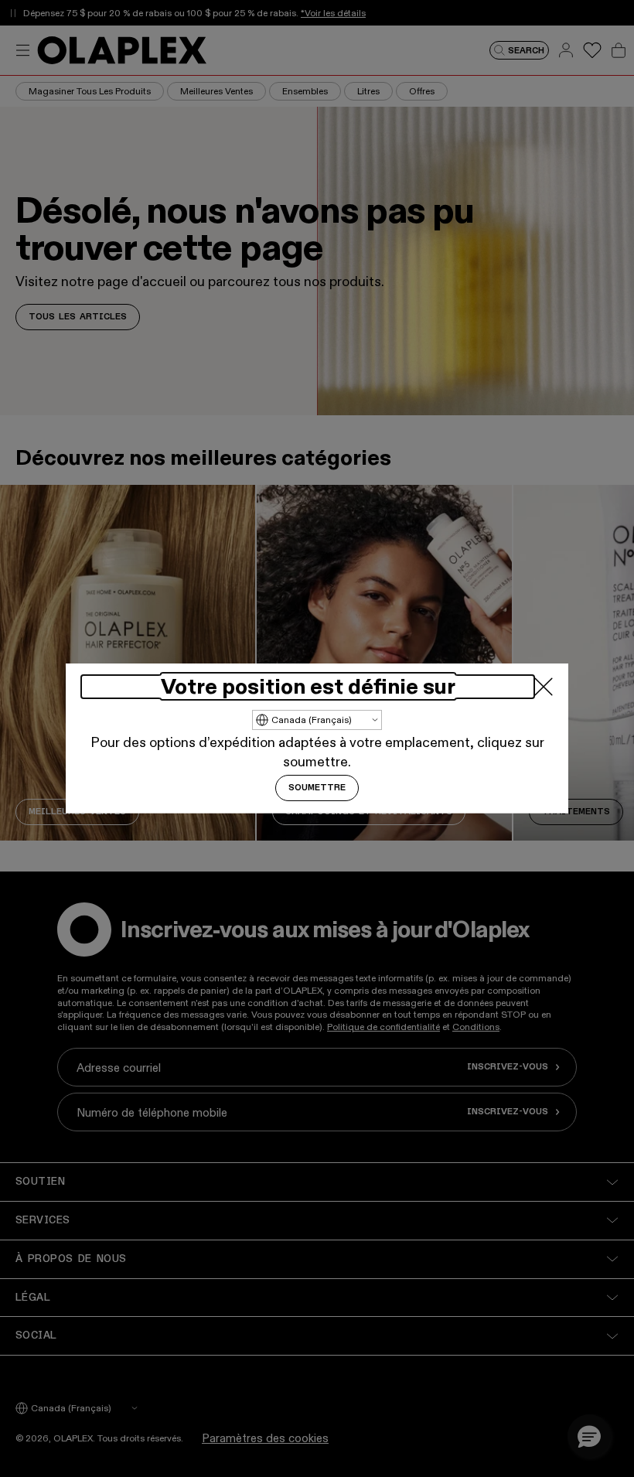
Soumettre (317, 788)
